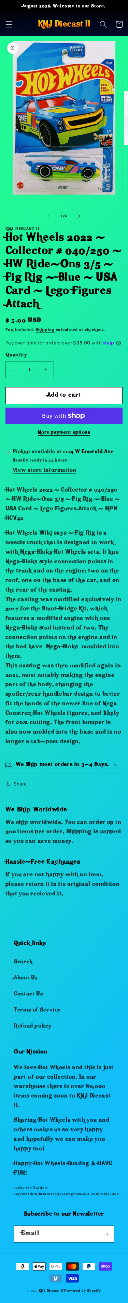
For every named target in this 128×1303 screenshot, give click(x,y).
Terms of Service (37, 1010)
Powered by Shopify (82, 1291)
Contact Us (28, 994)
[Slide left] (48, 216)
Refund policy (32, 1026)
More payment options (64, 432)
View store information (44, 471)
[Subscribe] (106, 1234)
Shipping (45, 330)
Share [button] (20, 783)
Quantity (16, 355)
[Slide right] (79, 216)
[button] (9, 24)
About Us (26, 978)
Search (23, 962)
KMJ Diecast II (51, 1291)
